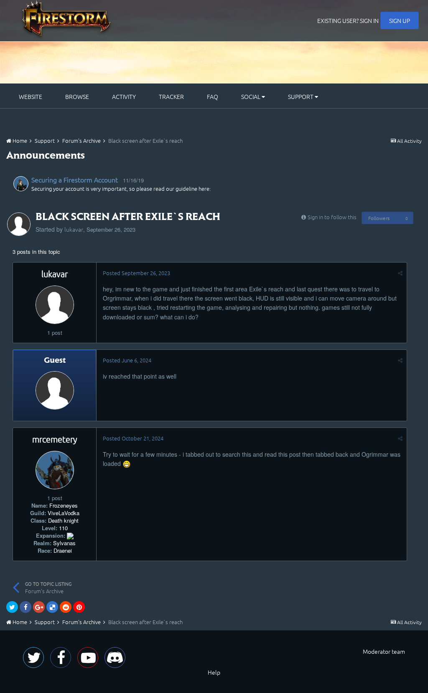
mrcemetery (54, 439)
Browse (77, 96)
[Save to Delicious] (52, 607)
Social (251, 96)
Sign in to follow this (332, 217)
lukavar (73, 229)
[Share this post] (400, 273)
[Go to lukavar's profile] (19, 224)
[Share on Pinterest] (79, 607)
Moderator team (384, 651)
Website (30, 96)
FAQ (212, 96)
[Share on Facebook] (25, 607)
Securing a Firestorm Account (74, 179)
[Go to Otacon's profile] (20, 183)
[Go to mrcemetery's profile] (55, 470)
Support (301, 96)
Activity (124, 96)
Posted (136, 273)
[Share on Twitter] (12, 607)
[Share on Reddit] (65, 607)
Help (214, 672)
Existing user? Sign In (348, 20)
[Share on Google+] (39, 607)
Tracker (171, 96)
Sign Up (399, 20)
